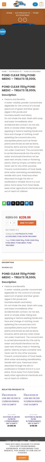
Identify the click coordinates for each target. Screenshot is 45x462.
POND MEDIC (21, 243)
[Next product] (20, 20)
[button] (4, 4)
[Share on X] (13, 203)
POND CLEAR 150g (17, 240)
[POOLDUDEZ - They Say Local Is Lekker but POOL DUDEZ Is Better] (19, 4)
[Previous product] (25, 20)
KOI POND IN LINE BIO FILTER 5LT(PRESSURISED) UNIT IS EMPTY (33, 420)
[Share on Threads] (18, 203)
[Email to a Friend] (22, 203)
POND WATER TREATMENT (27, 236)
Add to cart (27, 223)
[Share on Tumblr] (31, 203)
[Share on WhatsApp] (4, 203)
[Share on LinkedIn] (27, 203)
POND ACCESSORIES (27, 14)
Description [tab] (8, 262)
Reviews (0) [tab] (7, 267)
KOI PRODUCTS (22, 13)
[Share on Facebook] (9, 203)
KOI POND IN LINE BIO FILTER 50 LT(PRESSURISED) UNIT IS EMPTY (11, 420)
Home (9, 13)
